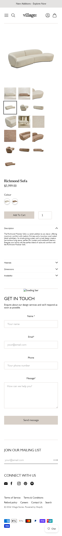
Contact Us (36, 502)
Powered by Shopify (34, 507)
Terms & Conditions (33, 497)
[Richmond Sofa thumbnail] (10, 93)
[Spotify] (32, 484)
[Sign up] (55, 460)
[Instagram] (19, 484)
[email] (6, 484)
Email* (31, 336)
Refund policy (10, 502)
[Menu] (6, 15)
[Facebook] (11, 484)
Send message (31, 420)
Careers (24, 502)
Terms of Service (12, 497)
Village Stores (18, 507)
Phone (31, 357)
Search (48, 502)
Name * (31, 316)
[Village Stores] (29, 15)
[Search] (13, 15)
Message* (31, 378)
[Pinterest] (25, 484)
